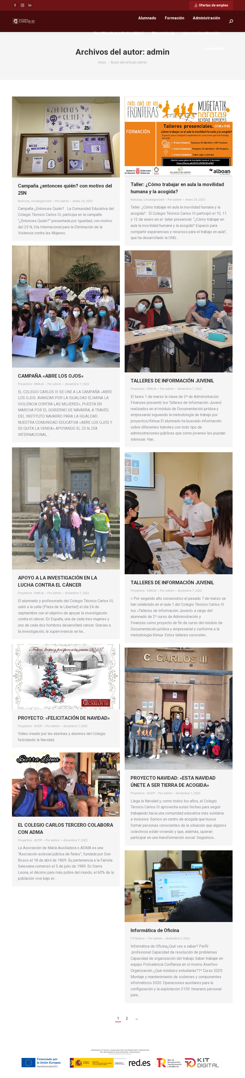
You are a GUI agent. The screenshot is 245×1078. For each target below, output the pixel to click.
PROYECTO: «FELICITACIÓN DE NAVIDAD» (64, 718)
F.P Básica (138, 938)
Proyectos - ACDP (30, 726)
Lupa (59, 306)
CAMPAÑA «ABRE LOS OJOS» (51, 376)
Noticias (23, 201)
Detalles (72, 306)
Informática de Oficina (155, 930)
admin (158, 52)
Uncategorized (41, 201)
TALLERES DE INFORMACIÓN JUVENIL (172, 381)
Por (62, 201)
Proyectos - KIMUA (31, 384)
